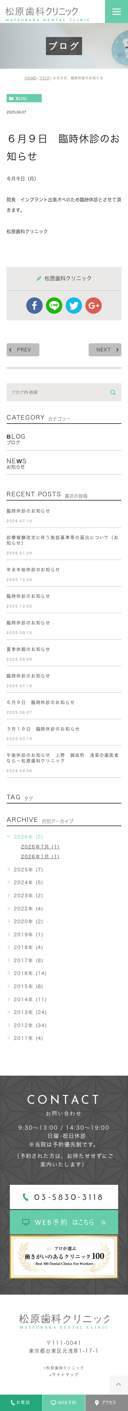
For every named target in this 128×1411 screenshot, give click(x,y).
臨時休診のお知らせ (29, 511)
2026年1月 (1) (40, 856)
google (93, 305)
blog (21, 98)
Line (54, 305)
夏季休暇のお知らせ (29, 649)
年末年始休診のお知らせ (33, 569)
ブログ (44, 78)
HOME (30, 78)
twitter (74, 305)
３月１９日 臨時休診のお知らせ (43, 729)
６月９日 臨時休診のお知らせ (41, 702)
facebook (34, 305)
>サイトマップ (63, 1375)
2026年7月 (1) (40, 847)
